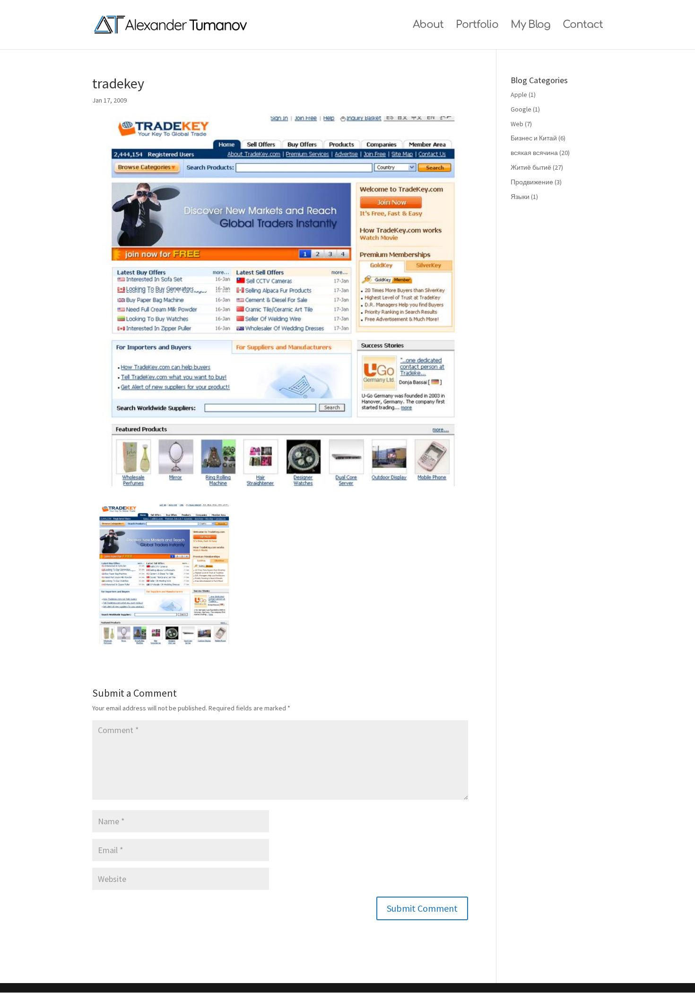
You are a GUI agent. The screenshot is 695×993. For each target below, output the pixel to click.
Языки (520, 196)
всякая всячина (534, 152)
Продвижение (532, 182)
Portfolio (477, 25)
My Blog (530, 25)
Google (521, 109)
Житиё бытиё (531, 167)
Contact (583, 25)
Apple (519, 94)
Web (517, 124)
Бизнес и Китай (534, 138)
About (428, 25)
